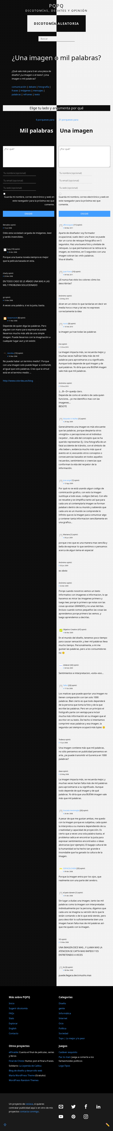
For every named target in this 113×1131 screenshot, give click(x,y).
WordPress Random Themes (24, 1080)
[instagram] (86, 1118)
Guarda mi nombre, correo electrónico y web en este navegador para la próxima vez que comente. (29, 200)
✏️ (108, 1124)
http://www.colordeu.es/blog (18, 380)
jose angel (67, 480)
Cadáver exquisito (68, 1052)
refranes (27, 94)
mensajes (38, 90)
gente (62, 1008)
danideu (10, 353)
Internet (63, 1018)
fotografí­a (43, 86)
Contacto (13, 1033)
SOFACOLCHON (69, 868)
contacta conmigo (29, 1111)
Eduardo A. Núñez (70, 418)
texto (37, 94)
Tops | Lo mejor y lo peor (72, 1038)
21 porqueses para (68, 119)
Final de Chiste (16, 1060)
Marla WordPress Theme (22, 1075)
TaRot (65, 685)
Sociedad (63, 1033)
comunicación (19, 86)
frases (15, 90)
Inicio (11, 1003)
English (12, 1028)
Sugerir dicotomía (18, 1008)
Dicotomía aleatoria (56, 23)
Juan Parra (67, 271)
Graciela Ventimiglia (71, 810)
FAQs (11, 1013)
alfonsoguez (68, 225)
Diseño (62, 1003)
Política (62, 1028)
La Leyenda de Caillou (30, 1065)
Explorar (13, 1023)
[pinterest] (73, 1118)
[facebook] (86, 1108)
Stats (11, 1018)
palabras (16, 94)
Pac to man (64, 1057)
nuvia (65, 323)
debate (32, 86)
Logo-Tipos (64, 1065)
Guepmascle (12, 317)
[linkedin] (98, 1108)
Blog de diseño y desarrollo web (25, 1070)
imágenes (26, 90)
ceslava (29, 1103)
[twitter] (73, 1108)
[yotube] (61, 1118)
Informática (65, 1013)
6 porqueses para (45, 119)
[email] (61, 1108)
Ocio (61, 1023)
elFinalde (13, 1052)
